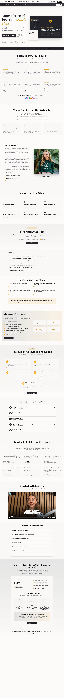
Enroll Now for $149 (32, 623)
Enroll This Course (32, 242)
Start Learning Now (32, 393)
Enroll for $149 (59, 4)
